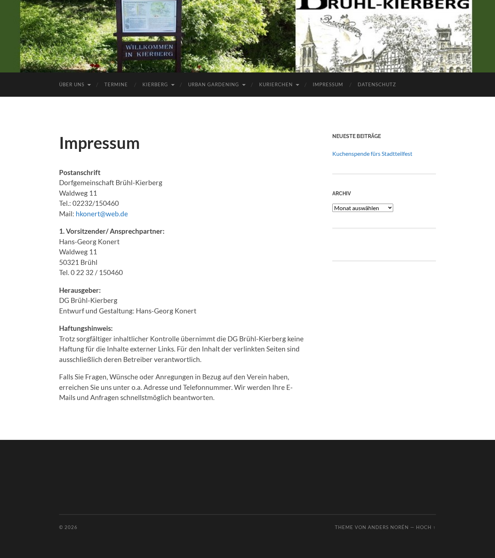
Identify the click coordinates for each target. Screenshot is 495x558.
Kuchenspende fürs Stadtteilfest (372, 153)
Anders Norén (388, 527)
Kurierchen (276, 84)
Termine (116, 84)
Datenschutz (377, 84)
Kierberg (155, 84)
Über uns (71, 84)
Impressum (328, 84)
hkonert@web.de (102, 213)
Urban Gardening (213, 84)
